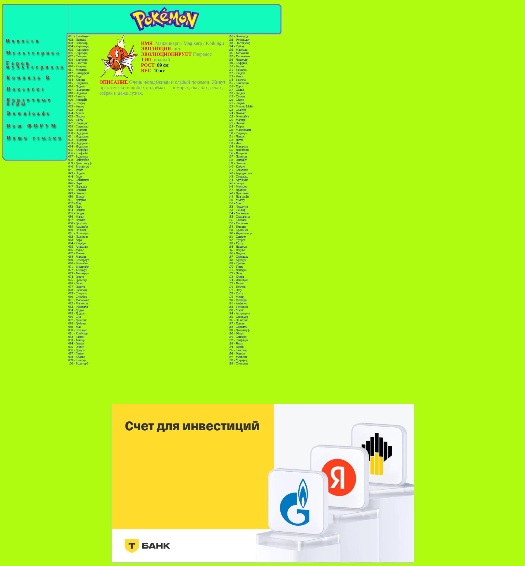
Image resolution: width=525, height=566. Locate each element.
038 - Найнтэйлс (78, 159)
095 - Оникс (76, 346)
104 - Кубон (236, 46)
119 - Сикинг (236, 96)
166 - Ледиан (236, 253)
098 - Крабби (76, 356)
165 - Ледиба (236, 250)
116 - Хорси (235, 86)
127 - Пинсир (236, 123)
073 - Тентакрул (78, 273)
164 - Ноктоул (237, 246)
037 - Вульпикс (78, 156)
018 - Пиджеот (77, 93)
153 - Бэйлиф (236, 210)
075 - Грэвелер (77, 280)
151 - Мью (235, 203)
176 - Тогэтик (236, 286)
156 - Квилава (237, 220)
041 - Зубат (75, 169)
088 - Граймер (77, 323)
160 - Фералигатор (240, 233)
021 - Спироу (76, 103)
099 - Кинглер (77, 360)
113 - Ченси (235, 76)
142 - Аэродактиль (240, 173)
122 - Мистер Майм (240, 106)
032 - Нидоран (77, 139)
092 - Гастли (76, 336)
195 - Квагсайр (237, 350)
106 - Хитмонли (238, 53)
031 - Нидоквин (78, 136)
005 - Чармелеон (78, 49)
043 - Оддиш (76, 173)
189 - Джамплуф (238, 330)
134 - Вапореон (238, 146)
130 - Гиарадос (237, 133)
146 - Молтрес (237, 186)
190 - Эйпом (236, 333)
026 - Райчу (75, 119)
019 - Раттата (76, 96)
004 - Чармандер (78, 46)
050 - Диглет (76, 196)
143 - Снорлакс (238, 176)
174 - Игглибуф (238, 280)
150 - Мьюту (236, 200)
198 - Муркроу (238, 360)
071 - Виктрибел (78, 266)
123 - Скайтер (237, 109)
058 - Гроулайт (77, 223)
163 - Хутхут (236, 243)
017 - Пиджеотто (79, 89)
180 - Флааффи (237, 300)
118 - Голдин (236, 93)
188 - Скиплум (237, 326)
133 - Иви (234, 143)
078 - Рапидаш (77, 290)
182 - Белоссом (238, 306)
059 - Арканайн (78, 226)
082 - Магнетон (78, 303)
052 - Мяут (75, 203)
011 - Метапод (77, 69)
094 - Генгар (76, 343)
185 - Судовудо (238, 316)
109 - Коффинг (237, 63)
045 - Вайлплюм (78, 179)
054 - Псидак (76, 210)
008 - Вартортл (78, 59)
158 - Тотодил (237, 226)
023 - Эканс (75, 109)
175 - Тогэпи (236, 283)
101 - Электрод (238, 36)
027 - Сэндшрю (78, 123)
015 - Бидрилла (78, 83)
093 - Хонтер (76, 340)
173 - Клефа (236, 276)
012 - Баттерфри (78, 73)
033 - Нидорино (78, 143)
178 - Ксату (235, 293)
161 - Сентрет (237, 236)
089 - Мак (74, 326)
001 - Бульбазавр (79, 36)
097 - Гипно (76, 353)
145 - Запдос (236, 183)
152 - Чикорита (238, 206)
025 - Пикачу (76, 116)
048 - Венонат (77, 189)
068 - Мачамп (77, 256)
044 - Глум (75, 176)
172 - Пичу (235, 273)
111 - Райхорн (237, 69)
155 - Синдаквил (239, 216)
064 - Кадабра (77, 243)
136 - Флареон (237, 153)
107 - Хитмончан (239, 56)
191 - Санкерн (237, 336)
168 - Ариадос (237, 260)
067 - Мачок (76, 253)
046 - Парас (75, 183)
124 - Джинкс (237, 113)
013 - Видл (75, 76)
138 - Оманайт (237, 159)
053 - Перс (75, 206)
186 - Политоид (238, 320)
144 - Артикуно (238, 179)
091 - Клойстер (78, 333)
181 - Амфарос (237, 303)
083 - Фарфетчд (78, 306)
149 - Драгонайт (238, 196)
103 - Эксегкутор (239, 43)
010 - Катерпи (77, 66)
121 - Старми (236, 103)
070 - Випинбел (78, 263)
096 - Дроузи (76, 350)
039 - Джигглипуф (79, 163)
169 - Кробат (236, 263)
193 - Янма (235, 343)
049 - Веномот (77, 193)
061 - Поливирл (78, 233)
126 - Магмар (236, 119)
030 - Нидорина (78, 133)
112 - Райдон (236, 73)
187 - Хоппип (236, 323)
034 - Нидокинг (78, 146)
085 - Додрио (76, 313)
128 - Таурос (236, 126)
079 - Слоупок (77, 293)
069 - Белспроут (78, 260)
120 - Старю (236, 99)
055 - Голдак (76, 213)
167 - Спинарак (238, 256)
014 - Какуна (76, 79)
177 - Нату (235, 290)
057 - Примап (76, 220)
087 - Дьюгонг (77, 320)
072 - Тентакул (77, 270)
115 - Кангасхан (238, 83)
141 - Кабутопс (238, 169)
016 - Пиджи (76, 86)
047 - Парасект (77, 186)
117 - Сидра (236, 89)
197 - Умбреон (237, 356)
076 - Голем (75, 283)
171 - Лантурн (237, 270)
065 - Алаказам (78, 246)
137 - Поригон (237, 156)
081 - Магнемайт (78, 300)
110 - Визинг (236, 66)
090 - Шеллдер (77, 330)
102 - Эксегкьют (238, 39)
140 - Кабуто (236, 166)
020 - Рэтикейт (77, 99)
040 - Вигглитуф (78, 166)
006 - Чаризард (78, 53)
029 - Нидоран (77, 129)
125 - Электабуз (238, 116)
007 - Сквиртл (77, 56)
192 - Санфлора (238, 340)
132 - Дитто (235, 139)
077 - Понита (76, 286)
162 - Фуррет (236, 240)
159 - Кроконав (238, 230)
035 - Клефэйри (78, 149)
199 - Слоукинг (238, 363)
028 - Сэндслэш (78, 126)
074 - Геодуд (76, 276)
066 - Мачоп (76, 250)
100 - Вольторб (78, 363)
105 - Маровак (237, 49)
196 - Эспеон (236, 353)
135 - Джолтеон (238, 149)
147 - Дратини (237, 189)
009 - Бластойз (77, 63)
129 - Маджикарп (239, 129)
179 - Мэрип (236, 296)
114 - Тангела (236, 79)
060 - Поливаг (77, 230)
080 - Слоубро (77, 296)
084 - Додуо (76, 310)
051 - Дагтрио (77, 200)
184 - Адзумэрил (239, 313)
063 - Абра (75, 240)
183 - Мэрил (236, 310)
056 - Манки (76, 216)
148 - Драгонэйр (238, 193)
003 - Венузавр (78, 43)
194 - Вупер (236, 346)
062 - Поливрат (78, 236)
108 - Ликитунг (238, 59)
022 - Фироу (76, 106)
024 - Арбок (76, 113)
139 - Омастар (237, 163)
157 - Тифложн (238, 223)
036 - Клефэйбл (78, 153)
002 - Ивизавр (77, 39)
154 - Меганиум (238, 213)
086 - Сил (74, 316)
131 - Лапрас (236, 136)
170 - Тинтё (235, 266)
